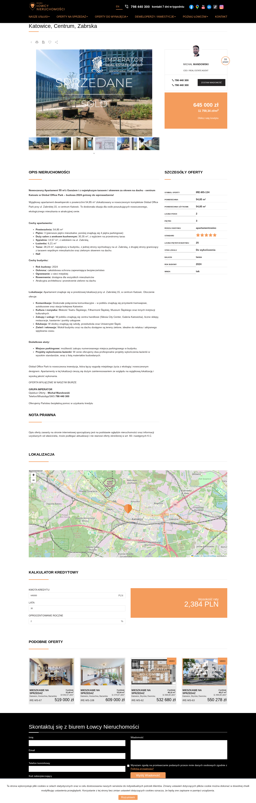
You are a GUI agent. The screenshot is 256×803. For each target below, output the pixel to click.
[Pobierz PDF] (43, 42)
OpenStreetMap (209, 556)
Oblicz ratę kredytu (208, 118)
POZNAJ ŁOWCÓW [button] (194, 16)
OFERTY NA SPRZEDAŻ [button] (71, 16)
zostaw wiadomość (211, 82)
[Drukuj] (36, 42)
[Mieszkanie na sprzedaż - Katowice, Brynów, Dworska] (153, 681)
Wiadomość (137, 737)
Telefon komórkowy (39, 763)
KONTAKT (221, 16)
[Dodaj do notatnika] (49, 42)
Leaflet (196, 556)
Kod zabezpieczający (40, 776)
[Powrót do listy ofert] (31, 42)
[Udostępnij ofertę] (56, 42)
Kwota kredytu (39, 589)
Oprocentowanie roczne (46, 615)
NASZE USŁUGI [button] (38, 16)
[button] (128, 509)
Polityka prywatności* (142, 768)
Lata (31, 602)
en (117, 6)
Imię (31, 737)
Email (32, 750)
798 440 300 (181, 80)
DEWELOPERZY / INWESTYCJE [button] (154, 16)
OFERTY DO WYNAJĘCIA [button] (110, 16)
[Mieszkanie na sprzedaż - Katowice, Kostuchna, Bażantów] (52, 681)
